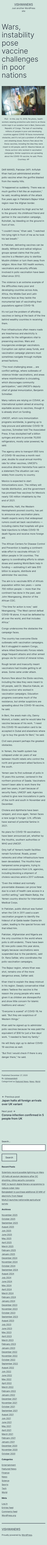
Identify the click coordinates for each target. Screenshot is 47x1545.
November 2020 (9, 1449)
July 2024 (6, 1277)
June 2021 (7, 1422)
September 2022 (10, 1363)
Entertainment (9, 1465)
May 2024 (7, 1285)
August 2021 (8, 1414)
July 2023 (6, 1324)
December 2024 (9, 1258)
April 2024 (7, 1289)
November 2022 (9, 1356)
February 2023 (9, 1344)
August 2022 (8, 1367)
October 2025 (8, 1219)
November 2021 (9, 1403)
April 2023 (7, 1336)
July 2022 (6, 1371)
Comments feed (9, 1511)
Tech (4, 1488)
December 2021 (9, 1399)
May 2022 (6, 1379)
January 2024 (8, 1301)
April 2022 (7, 1383)
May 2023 (6, 1332)
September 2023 (10, 1317)
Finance (5, 1473)
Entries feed (7, 1507)
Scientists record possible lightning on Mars (23, 1172)
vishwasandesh (10, 1078)
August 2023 (8, 1320)
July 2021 (6, 1418)
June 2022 (7, 1375)
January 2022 (8, 1395)
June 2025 (7, 1234)
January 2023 (8, 1348)
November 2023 (9, 1309)
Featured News (22, 1081)
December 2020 (9, 1446)
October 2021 (8, 1406)
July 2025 (6, 1230)
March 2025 (7, 1246)
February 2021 (9, 1438)
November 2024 (10, 1262)
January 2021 (8, 1442)
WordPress (27, 1535)
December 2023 (9, 1305)
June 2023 (7, 1328)
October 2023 (8, 1313)
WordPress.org (9, 1515)
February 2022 (9, 1391)
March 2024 (8, 1293)
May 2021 (6, 1426)
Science (5, 1480)
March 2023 (7, 1340)
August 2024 (8, 1273)
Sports (5, 1484)
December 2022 (9, 1352)
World (37, 1081)
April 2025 (7, 1242)
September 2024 (10, 1270)
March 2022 (7, 1387)
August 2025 (8, 1227)
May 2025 (6, 1238)
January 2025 (8, 1254)
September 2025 (10, 1223)
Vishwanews (23, 4)
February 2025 (9, 1250)
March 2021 (7, 1434)
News (31, 1081)
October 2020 (8, 1453)
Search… (6, 1141)
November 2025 (9, 1215)
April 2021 (6, 1430)
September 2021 (10, 1410)
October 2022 (8, 1360)
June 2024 (7, 1281)
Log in (5, 1504)
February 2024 (9, 1297)
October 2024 (8, 1266)
